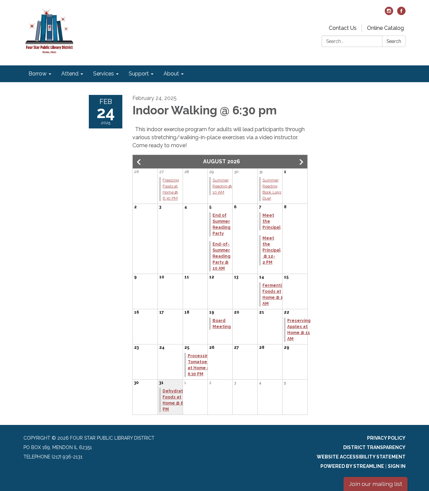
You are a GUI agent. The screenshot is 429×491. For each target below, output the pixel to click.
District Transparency (374, 447)
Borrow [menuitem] (37, 73)
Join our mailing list (375, 483)
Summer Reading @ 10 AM (222, 186)
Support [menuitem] (139, 73)
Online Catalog (385, 28)
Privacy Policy (386, 438)
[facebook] (401, 13)
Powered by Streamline (352, 466)
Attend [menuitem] (69, 73)
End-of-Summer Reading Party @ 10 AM (221, 256)
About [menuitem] (171, 73)
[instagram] (389, 13)
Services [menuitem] (103, 73)
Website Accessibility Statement (361, 456)
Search (393, 41)
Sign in (397, 466)
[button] (139, 162)
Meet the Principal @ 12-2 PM (271, 250)
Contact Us (343, 28)
